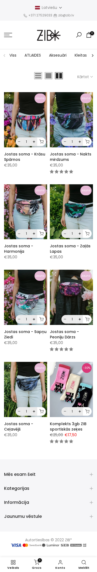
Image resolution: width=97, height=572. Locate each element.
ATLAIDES (33, 55)
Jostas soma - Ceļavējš (18, 426)
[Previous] (4, 55)
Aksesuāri (58, 55)
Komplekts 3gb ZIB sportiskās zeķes (68, 426)
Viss (12, 55)
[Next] (92, 55)
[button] (48, 8)
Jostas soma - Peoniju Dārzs (64, 334)
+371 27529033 (40, 15)
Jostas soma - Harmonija (18, 248)
